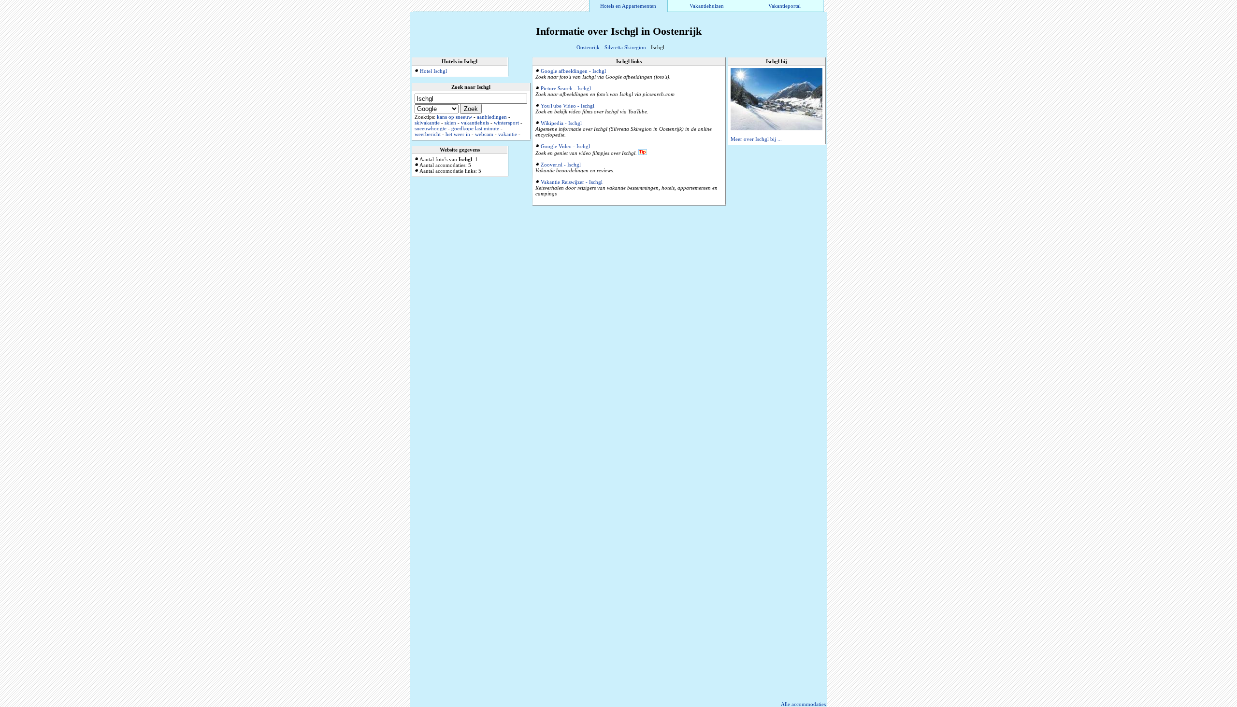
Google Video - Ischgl (565, 146)
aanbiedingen (492, 117)
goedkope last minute (475, 128)
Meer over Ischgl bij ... (756, 139)
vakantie (507, 134)
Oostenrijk (588, 47)
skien (450, 122)
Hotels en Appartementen (628, 6)
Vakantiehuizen (707, 6)
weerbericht (428, 134)
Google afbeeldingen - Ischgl (573, 71)
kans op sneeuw (454, 117)
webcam (484, 134)
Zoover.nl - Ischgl (561, 164)
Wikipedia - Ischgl (561, 123)
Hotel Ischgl (433, 71)
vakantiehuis (475, 122)
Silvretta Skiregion (625, 47)
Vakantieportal (784, 6)
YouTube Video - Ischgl (567, 106)
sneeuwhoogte (430, 128)
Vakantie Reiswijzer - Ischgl (572, 182)
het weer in (458, 134)
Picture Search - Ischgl (566, 88)
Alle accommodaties (803, 704)
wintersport (506, 122)
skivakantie (427, 122)
